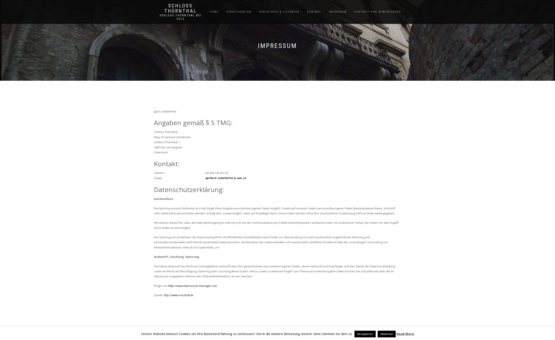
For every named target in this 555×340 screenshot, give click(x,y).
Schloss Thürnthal (180, 8)
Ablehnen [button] (386, 334)
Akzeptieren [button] (365, 334)
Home (214, 11)
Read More (405, 334)
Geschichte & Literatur (279, 11)
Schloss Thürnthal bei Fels (181, 17)
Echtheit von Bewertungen (378, 11)
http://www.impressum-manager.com (192, 286)
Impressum (338, 11)
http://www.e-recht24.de (178, 295)
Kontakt (314, 11)
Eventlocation (239, 11)
